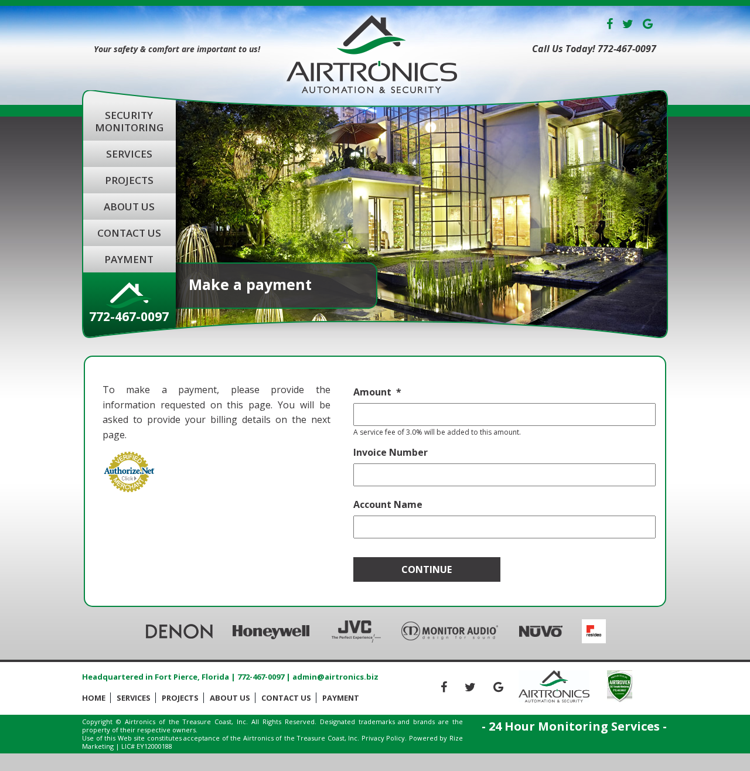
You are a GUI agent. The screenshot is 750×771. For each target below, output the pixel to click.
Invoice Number (390, 452)
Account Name (387, 505)
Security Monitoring (129, 121)
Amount (372, 392)
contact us (129, 233)
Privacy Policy (383, 738)
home (93, 697)
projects (129, 180)
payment (129, 259)
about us (129, 206)
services (129, 154)
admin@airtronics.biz (335, 676)
